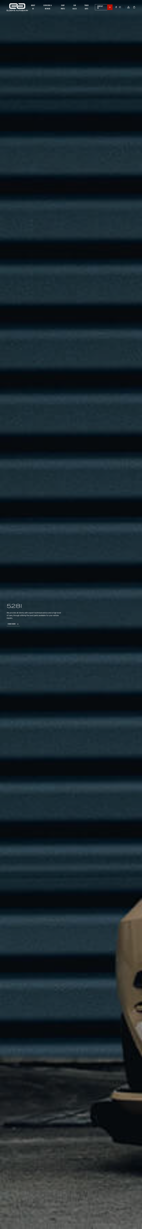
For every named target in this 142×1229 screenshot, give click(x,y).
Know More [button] (12, 624)
